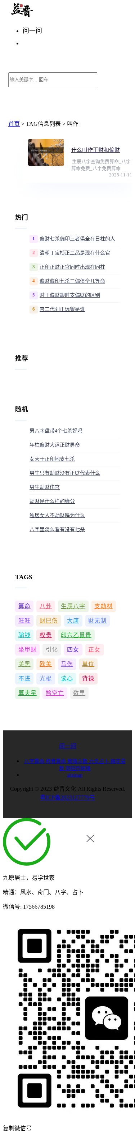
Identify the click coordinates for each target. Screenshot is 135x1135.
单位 (88, 664)
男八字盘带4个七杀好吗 (56, 431)
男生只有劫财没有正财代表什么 (65, 473)
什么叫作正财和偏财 (95, 150)
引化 (52, 650)
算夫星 (27, 693)
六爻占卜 (100, 761)
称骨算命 (56, 761)
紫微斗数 (78, 761)
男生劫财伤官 (45, 487)
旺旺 (24, 621)
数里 (79, 693)
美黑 (24, 664)
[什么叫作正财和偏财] (46, 152)
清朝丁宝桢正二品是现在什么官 (75, 253)
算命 (24, 606)
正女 (94, 650)
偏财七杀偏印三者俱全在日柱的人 (77, 239)
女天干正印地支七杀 (52, 459)
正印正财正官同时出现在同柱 (72, 267)
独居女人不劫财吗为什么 (57, 515)
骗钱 (24, 635)
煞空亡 (55, 693)
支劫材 (103, 606)
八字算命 (35, 761)
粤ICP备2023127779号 (67, 797)
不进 (24, 678)
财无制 (97, 621)
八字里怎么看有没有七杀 (57, 529)
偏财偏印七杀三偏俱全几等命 (72, 281)
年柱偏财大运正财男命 (55, 445)
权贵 (46, 635)
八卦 (46, 606)
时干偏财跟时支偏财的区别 (70, 295)
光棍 (46, 678)
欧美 (46, 664)
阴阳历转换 (78, 768)
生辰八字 (73, 606)
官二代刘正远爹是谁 (62, 309)
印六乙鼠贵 (76, 635)
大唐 (73, 621)
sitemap (74, 775)
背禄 (88, 678)
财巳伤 (49, 621)
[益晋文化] (45, 15)
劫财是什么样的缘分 (52, 501)
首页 (14, 124)
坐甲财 (27, 650)
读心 (67, 678)
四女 (73, 650)
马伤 (67, 664)
